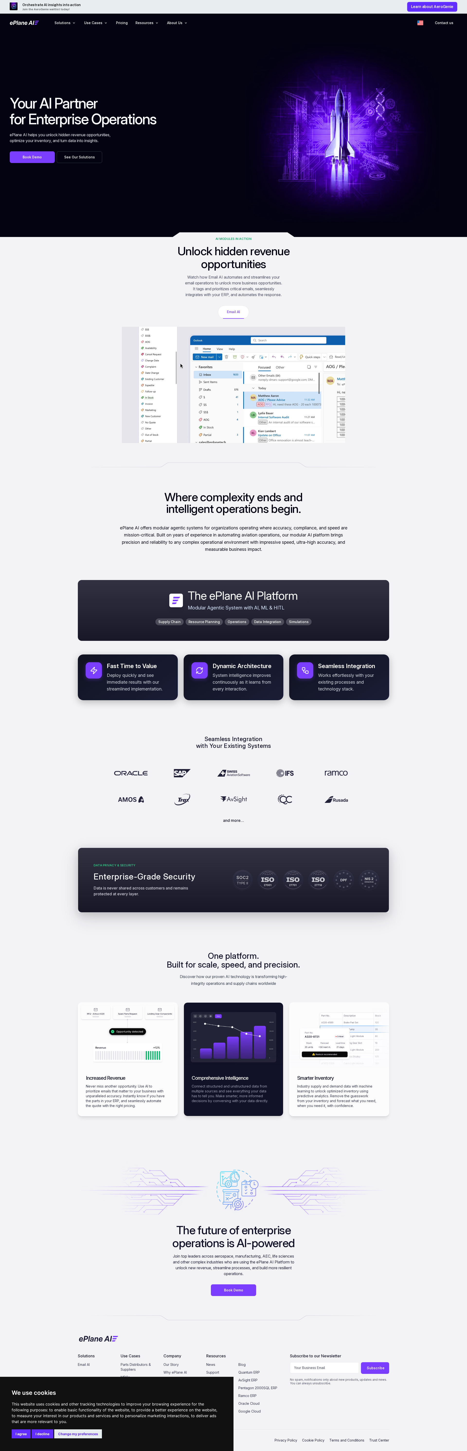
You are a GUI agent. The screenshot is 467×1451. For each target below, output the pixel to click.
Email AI (84, 1364)
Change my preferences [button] (78, 1434)
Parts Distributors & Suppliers (136, 1366)
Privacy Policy (286, 1440)
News (210, 1364)
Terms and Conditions (346, 1440)
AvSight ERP (248, 1380)
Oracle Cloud (249, 1403)
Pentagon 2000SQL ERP (257, 1388)
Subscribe (376, 1368)
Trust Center (379, 1440)
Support (212, 1372)
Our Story (171, 1364)
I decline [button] (42, 1434)
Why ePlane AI (175, 1372)
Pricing (122, 23)
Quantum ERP (249, 1372)
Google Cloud (249, 1411)
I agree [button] (21, 1434)
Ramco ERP (247, 1396)
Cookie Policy (313, 1440)
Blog (242, 1364)
